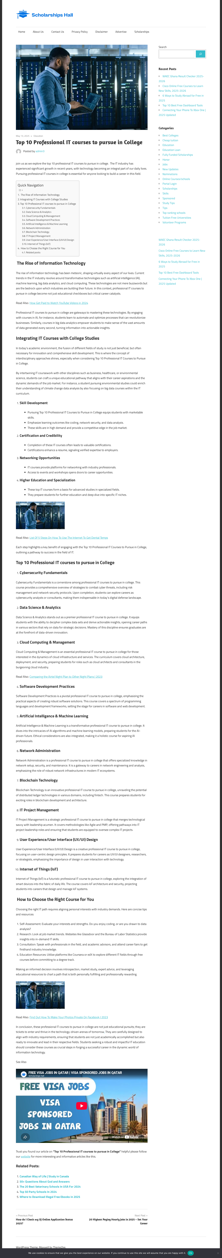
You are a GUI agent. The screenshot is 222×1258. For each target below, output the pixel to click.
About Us (38, 32)
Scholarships (141, 32)
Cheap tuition (170, 140)
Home (21, 32)
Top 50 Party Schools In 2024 (38, 1192)
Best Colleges (170, 135)
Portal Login (170, 184)
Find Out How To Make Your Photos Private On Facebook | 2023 (69, 1017)
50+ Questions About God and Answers (45, 1181)
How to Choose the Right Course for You (42, 248)
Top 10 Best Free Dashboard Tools (183, 105)
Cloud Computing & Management (43, 216)
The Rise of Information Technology (40, 195)
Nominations (170, 174)
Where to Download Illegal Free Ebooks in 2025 (50, 1197)
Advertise (121, 32)
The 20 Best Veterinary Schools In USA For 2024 (50, 1186)
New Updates (170, 169)
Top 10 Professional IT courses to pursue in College (48, 204)
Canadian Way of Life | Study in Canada (44, 1176)
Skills (166, 193)
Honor (166, 160)
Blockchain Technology (37, 232)
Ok (190, 1253)
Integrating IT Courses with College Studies (44, 199)
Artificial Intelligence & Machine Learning (47, 224)
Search (163, 47)
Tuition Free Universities (177, 218)
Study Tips (169, 203)
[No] (218, 1253)
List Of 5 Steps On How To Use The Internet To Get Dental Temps (69, 537)
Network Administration (38, 228)
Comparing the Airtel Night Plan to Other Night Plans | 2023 (66, 676)
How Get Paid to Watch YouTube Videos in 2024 (59, 303)
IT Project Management (38, 236)
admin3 (40, 151)
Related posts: (33, 252)
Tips (165, 208)
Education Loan (171, 150)
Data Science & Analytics (38, 212)
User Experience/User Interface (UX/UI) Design (50, 240)
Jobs (165, 164)
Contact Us (57, 32)
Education (38, 136)
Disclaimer (101, 32)
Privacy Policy (80, 32)
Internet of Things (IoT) (38, 244)
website (25, 1156)
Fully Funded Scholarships (178, 155)
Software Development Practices (43, 220)
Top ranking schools (174, 213)
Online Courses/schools (176, 179)
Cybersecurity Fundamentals (40, 208)
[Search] (200, 54)
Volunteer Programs (174, 222)
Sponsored (169, 198)
